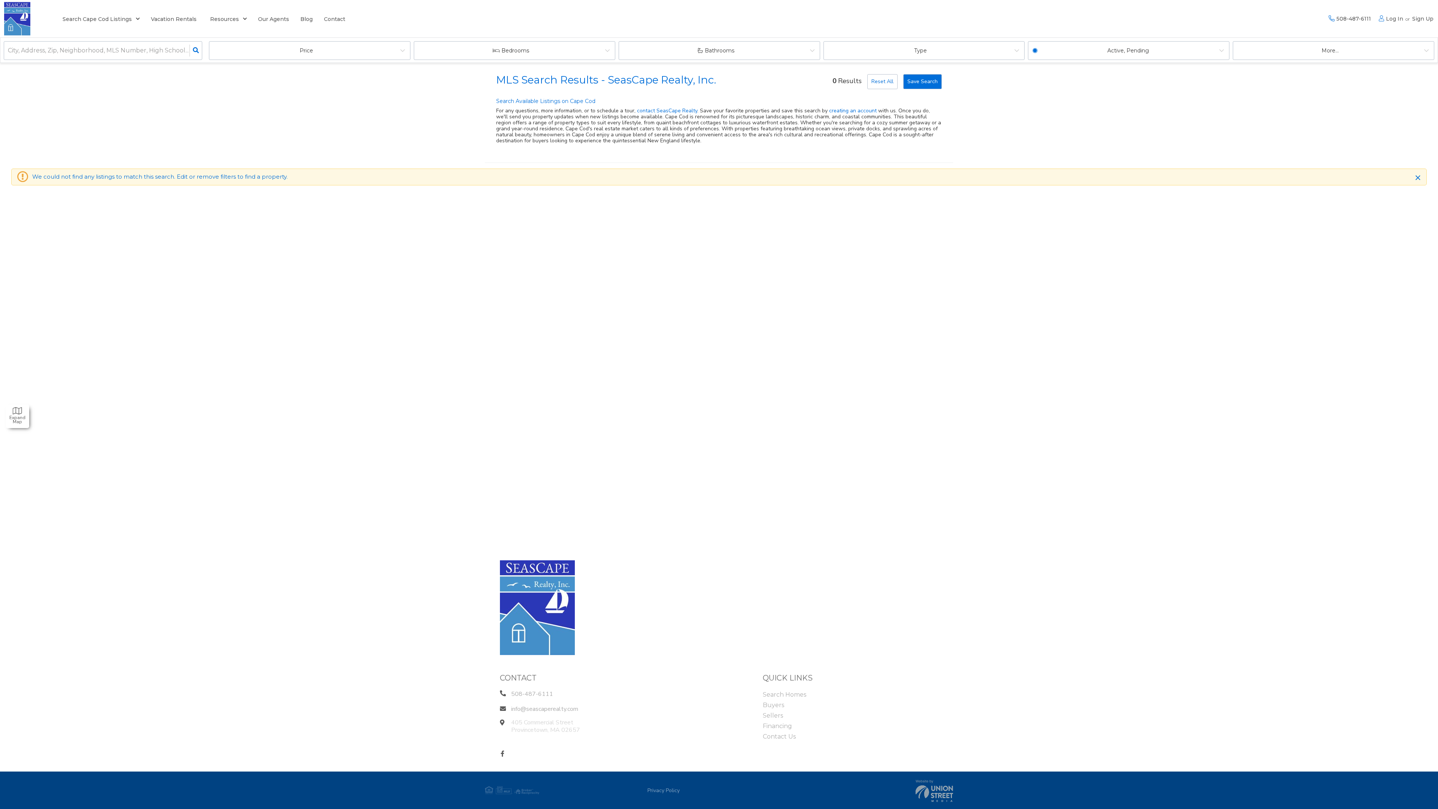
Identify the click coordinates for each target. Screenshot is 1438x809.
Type (920, 50)
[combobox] (8, 50)
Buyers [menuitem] (773, 705)
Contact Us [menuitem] (779, 736)
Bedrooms (515, 50)
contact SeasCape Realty (667, 110)
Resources (224, 19)
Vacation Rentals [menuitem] (174, 19)
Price (306, 50)
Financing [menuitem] (777, 726)
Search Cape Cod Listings (97, 19)
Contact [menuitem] (334, 19)
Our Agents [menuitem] (273, 19)
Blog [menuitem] (306, 19)
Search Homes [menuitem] (784, 694)
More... (1330, 50)
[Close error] (1418, 178)
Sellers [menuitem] (773, 715)
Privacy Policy (663, 790)
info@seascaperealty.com (544, 709)
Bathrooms (719, 50)
